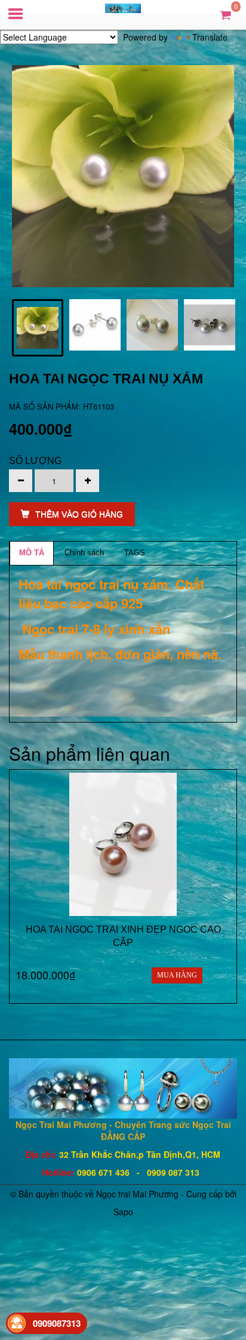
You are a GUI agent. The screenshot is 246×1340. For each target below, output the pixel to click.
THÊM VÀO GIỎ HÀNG (79, 514)
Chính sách (84, 552)
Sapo (123, 1212)
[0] (225, 14)
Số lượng (35, 461)
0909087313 (57, 1323)
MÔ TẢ (31, 552)
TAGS (134, 552)
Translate (209, 37)
